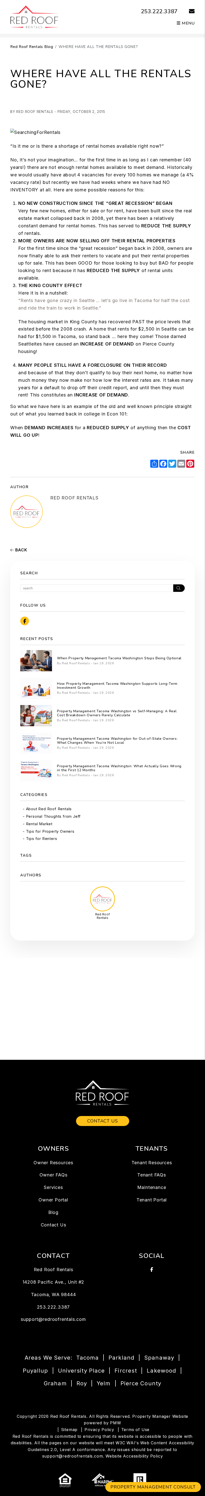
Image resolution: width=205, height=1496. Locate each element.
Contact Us (102, 1121)
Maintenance (151, 1187)
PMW (115, 1422)
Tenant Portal (151, 1199)
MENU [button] (187, 23)
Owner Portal (53, 1199)
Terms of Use (135, 1429)
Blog (53, 1212)
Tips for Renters (41, 838)
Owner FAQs (54, 1174)
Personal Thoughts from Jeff (53, 816)
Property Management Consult (153, 1487)
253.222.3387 (159, 11)
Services (53, 1187)
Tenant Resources (152, 1162)
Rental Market (39, 823)
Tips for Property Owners (50, 831)
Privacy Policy (99, 1429)
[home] (34, 16)
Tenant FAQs (151, 1174)
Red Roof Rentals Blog (31, 46)
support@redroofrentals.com (53, 1319)
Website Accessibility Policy (134, 1456)
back (20, 549)
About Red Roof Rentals (49, 808)
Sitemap (69, 1429)
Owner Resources (53, 1162)
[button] (188, 11)
